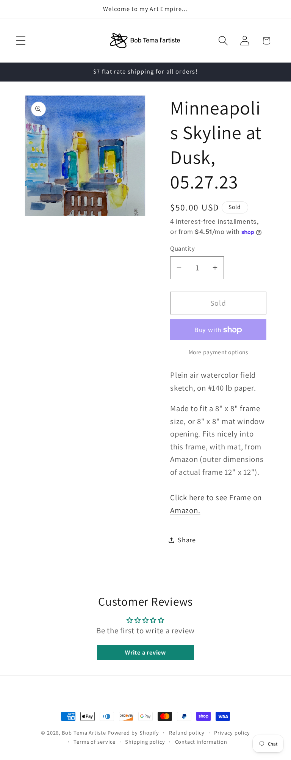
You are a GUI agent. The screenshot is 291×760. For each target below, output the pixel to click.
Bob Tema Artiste (84, 732)
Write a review (145, 652)
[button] (20, 41)
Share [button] (187, 539)
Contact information (201, 741)
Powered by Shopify (133, 732)
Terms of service (95, 741)
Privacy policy (232, 732)
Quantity (182, 248)
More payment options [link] (218, 352)
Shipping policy (145, 741)
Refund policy (187, 732)
